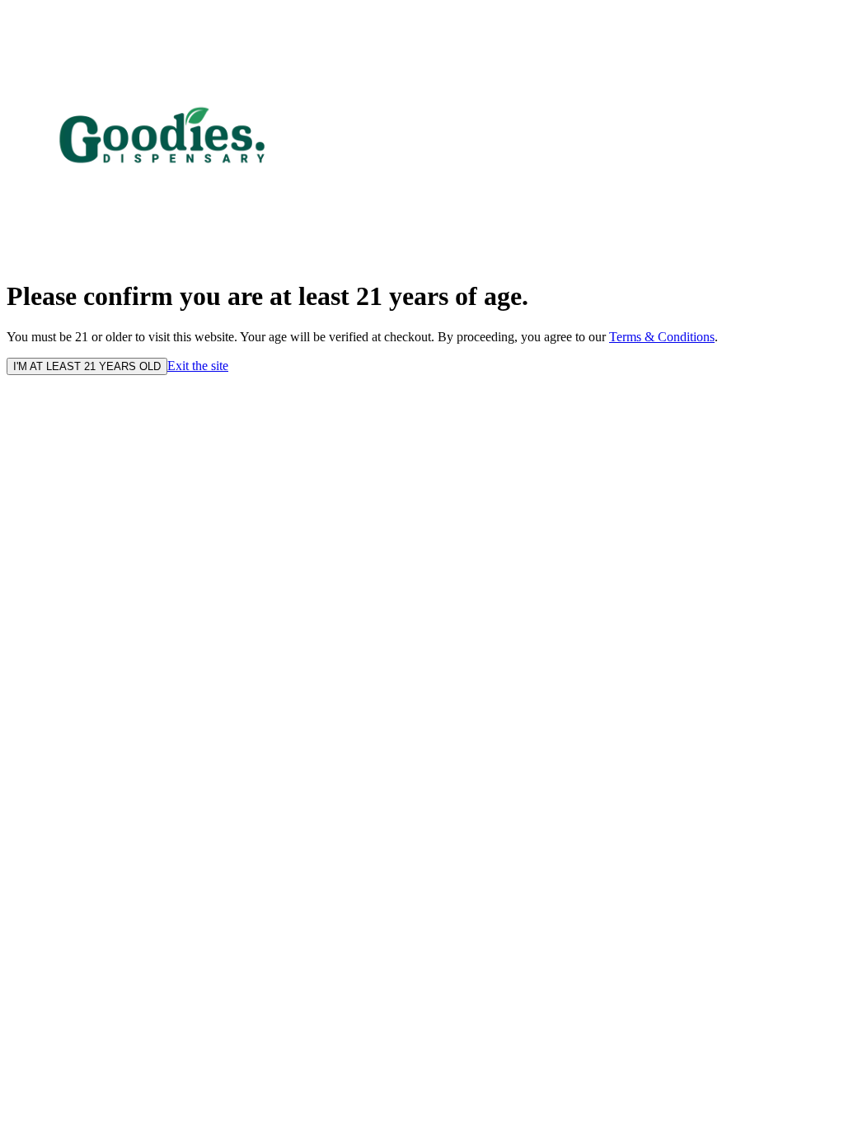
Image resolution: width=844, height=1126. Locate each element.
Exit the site (197, 366)
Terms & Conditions (662, 337)
